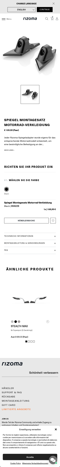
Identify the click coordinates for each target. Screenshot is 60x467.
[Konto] (57, 18)
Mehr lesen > (9, 150)
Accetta (30, 456)
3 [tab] (31, 341)
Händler (8, 388)
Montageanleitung (16, 401)
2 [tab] (28, 341)
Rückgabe (8, 396)
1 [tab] (26, 341)
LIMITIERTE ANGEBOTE (16, 409)
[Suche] (46, 18)
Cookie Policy (15, 463)
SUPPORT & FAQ (12, 392)
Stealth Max (19, 326)
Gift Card (8, 405)
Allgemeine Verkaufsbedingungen (35, 463)
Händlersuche (26, 220)
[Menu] (3, 18)
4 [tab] (33, 341)
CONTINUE (45, 9)
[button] (55, 429)
